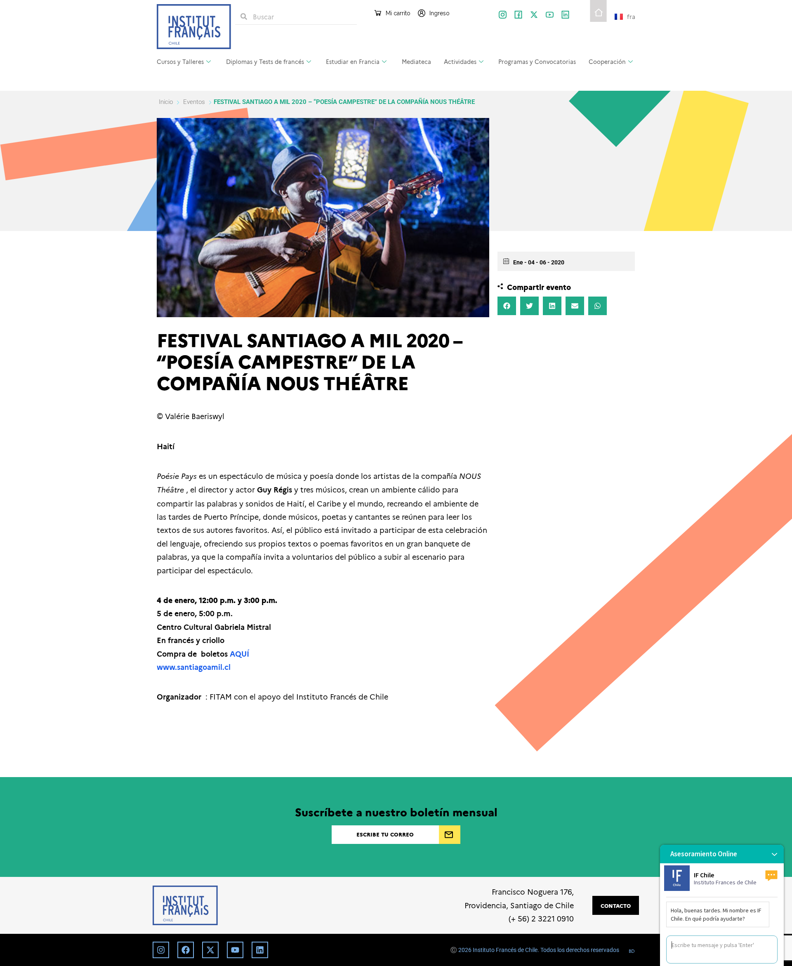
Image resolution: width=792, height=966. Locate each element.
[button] (506, 306)
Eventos (194, 102)
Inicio (166, 102)
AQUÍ (239, 653)
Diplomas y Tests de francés (265, 61)
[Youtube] (235, 950)
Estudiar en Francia (353, 61)
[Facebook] (185, 950)
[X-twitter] (534, 15)
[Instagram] (161, 950)
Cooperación (607, 61)
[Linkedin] (260, 950)
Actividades (460, 61)
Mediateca (416, 61)
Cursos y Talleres (180, 61)
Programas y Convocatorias (537, 61)
